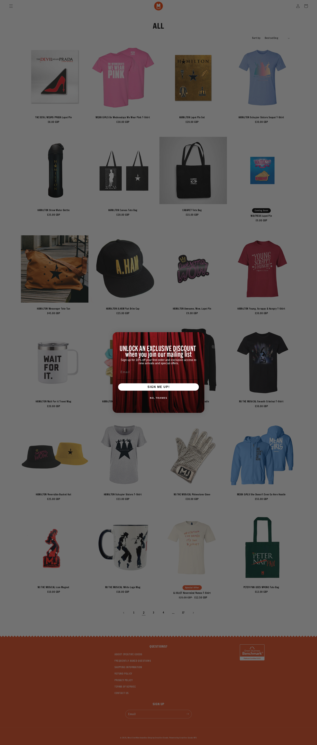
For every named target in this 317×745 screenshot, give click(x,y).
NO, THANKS (158, 398)
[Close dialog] (200, 336)
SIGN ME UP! (158, 386)
